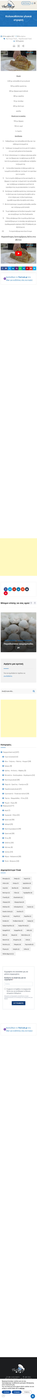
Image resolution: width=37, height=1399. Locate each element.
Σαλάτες (7, 843)
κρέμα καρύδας (8, 925)
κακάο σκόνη (7, 911)
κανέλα (20, 911)
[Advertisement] (18, 557)
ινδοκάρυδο (18, 907)
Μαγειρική (6, 806)
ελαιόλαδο (18, 897)
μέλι (5, 935)
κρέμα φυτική (23, 925)
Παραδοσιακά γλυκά (25, 39)
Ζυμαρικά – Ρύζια (10, 815)
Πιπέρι (16, 878)
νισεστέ (6, 940)
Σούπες (7, 852)
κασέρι (6, 921)
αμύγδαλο (27, 883)
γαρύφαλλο (27, 893)
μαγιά (14, 935)
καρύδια (27, 916)
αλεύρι (16, 883)
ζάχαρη (6, 902)
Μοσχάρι (6, 878)
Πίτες (6, 838)
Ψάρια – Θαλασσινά (11, 856)
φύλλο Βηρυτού (8, 954)
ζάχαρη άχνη (19, 902)
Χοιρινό (27, 878)
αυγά (5, 888)
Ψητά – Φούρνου (10, 861)
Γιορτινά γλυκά (13, 634)
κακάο (30, 907)
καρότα (6, 916)
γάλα (16, 893)
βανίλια (15, 888)
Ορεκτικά (8, 833)
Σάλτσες (7, 847)
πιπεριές (17, 944)
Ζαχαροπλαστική (9, 752)
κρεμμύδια (18, 930)
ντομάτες (17, 940)
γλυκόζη (6, 897)
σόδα (26, 949)
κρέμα (30, 921)
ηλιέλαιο (6, 907)
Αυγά (6, 810)
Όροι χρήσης (18, 1385)
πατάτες (6, 944)
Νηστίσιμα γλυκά (11, 39)
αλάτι (5, 883)
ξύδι (27, 940)
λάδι (29, 930)
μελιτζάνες (25, 935)
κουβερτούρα (18, 921)
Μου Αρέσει (21, 36)
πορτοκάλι (29, 944)
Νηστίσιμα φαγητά (11, 829)
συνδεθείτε (8, 676)
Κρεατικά (8, 820)
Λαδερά (7, 824)
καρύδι (17, 916)
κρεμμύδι (6, 930)
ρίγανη (5, 949)
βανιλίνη (26, 888)
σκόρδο (16, 949)
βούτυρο (6, 893)
